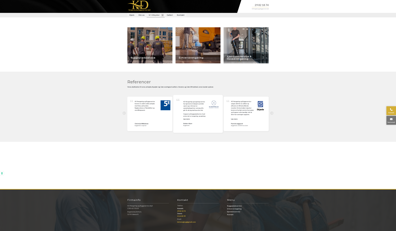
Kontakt (230, 214)
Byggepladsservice (234, 206)
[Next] (272, 113)
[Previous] (124, 113)
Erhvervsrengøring (234, 209)
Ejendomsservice (233, 211)
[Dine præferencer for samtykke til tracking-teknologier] (2, 173)
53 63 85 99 (181, 216)
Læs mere (186, 119)
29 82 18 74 (262, 4)
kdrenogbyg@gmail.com (186, 222)
